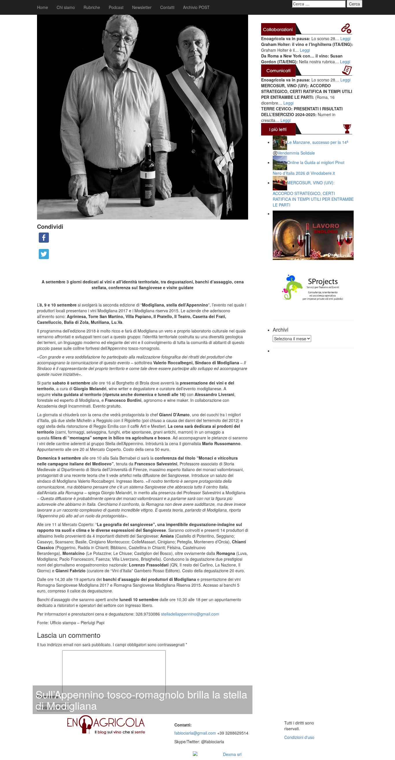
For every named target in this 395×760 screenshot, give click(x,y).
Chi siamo (66, 7)
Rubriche (92, 7)
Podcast (116, 7)
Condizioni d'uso (299, 737)
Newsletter (142, 7)
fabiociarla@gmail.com (195, 733)
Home (42, 7)
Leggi (345, 38)
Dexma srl (232, 754)
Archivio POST (196, 7)
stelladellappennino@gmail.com (190, 614)
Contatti (167, 7)
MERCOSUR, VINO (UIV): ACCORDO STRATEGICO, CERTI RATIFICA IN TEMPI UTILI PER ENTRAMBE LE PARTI (313, 194)
